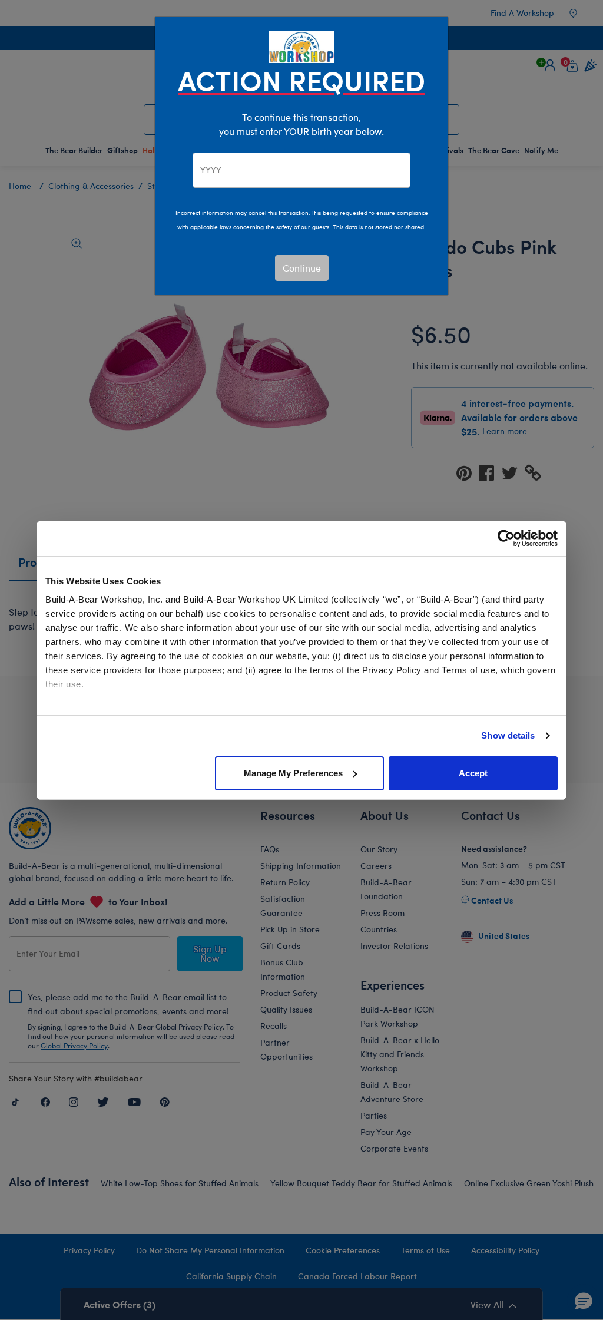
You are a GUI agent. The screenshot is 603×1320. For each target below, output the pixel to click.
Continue (302, 268)
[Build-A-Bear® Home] (301, 45)
